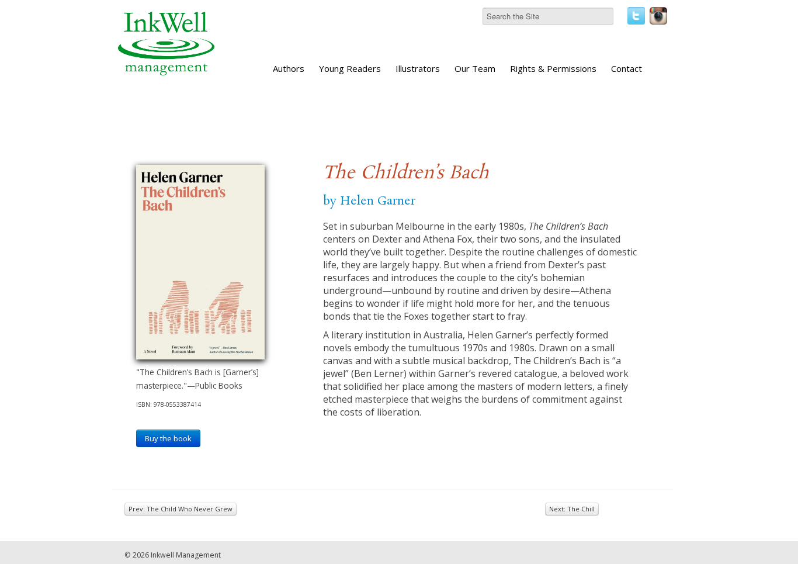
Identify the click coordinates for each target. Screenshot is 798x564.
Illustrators (417, 68)
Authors (288, 68)
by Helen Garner (369, 201)
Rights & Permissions (553, 68)
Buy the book (168, 438)
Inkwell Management (186, 555)
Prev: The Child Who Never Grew (181, 508)
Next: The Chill (572, 508)
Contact (626, 68)
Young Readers (350, 68)
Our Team (474, 68)
